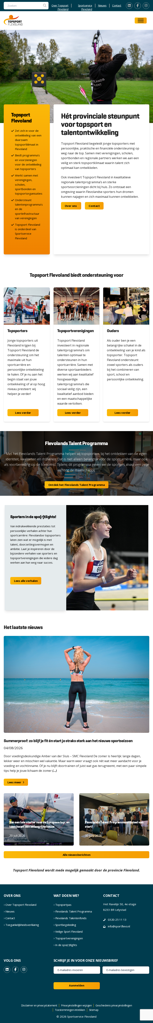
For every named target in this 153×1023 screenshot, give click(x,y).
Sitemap (94, 1010)
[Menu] (141, 20)
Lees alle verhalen (26, 581)
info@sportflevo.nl (119, 926)
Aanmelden (76, 985)
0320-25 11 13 (117, 919)
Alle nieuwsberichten (76, 855)
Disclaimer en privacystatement (39, 1005)
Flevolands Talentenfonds (71, 918)
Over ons (71, 206)
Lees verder (23, 412)
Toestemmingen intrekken (70, 1010)
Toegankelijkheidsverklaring (22, 925)
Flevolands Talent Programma (73, 911)
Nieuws (102, 5)
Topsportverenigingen (69, 938)
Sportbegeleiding (65, 925)
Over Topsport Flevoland (59, 5)
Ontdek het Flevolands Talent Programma (76, 485)
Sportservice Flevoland (85, 5)
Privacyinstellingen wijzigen (76, 1005)
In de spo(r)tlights (66, 945)
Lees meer (14, 782)
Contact (116, 5)
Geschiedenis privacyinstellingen (114, 1005)
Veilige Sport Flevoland (69, 931)
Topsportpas (63, 905)
